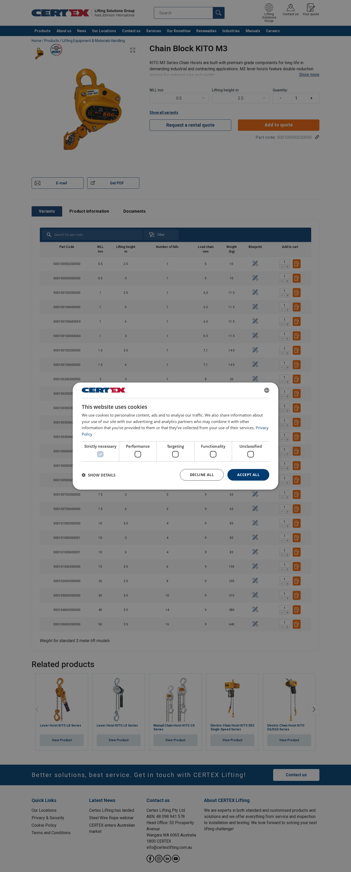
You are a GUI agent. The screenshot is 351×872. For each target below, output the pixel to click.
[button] (98, 475)
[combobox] (266, 390)
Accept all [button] (248, 474)
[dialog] (175, 436)
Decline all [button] (202, 474)
